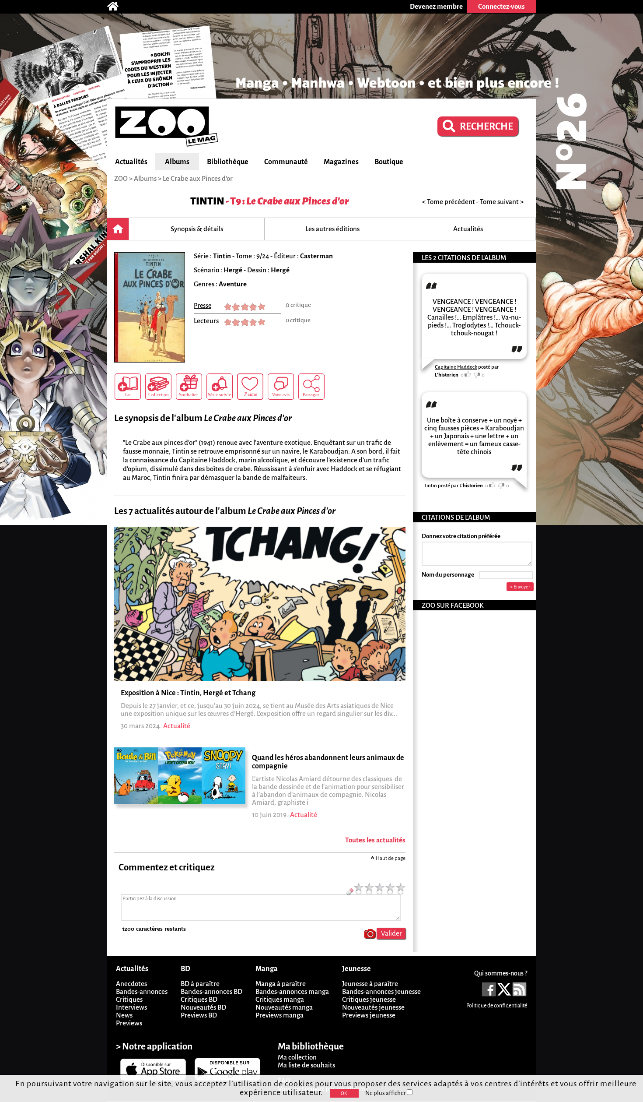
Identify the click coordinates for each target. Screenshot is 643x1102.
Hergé (233, 270)
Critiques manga (279, 999)
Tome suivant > (502, 201)
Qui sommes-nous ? (500, 973)
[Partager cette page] (311, 386)
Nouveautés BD (203, 1007)
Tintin (207, 201)
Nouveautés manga (284, 1007)
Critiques (129, 999)
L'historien (446, 375)
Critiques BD (199, 999)
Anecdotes (131, 983)
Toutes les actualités (375, 840)
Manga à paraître (280, 983)
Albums (177, 162)
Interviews (131, 1007)
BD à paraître (200, 983)
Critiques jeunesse (369, 999)
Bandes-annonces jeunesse (381, 991)
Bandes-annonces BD (211, 991)
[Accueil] (117, 6)
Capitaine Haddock (456, 367)
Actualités (131, 162)
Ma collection (297, 1057)
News (124, 1015)
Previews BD (199, 1015)
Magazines (341, 162)
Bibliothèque (227, 162)
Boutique (388, 162)
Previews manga (279, 1015)
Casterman (316, 256)
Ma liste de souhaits (306, 1065)
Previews (129, 1023)
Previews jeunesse (368, 1015)
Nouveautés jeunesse (373, 1007)
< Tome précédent (448, 201)
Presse (202, 305)
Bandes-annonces (142, 991)
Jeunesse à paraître (370, 983)
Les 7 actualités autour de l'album (224, 511)
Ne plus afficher (386, 1093)
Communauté (286, 162)
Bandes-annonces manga (292, 991)
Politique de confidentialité (496, 1006)
